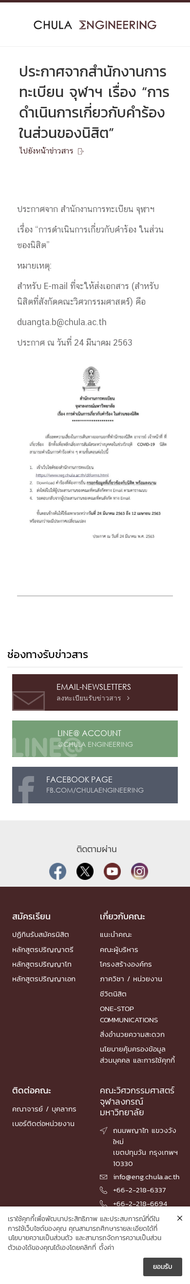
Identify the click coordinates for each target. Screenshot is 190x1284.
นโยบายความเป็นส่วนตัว (40, 1238)
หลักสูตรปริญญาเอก (44, 978)
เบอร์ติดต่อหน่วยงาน (43, 1123)
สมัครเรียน (31, 916)
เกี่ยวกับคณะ (122, 916)
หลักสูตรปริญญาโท (42, 964)
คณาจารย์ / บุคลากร (44, 1108)
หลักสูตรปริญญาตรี (43, 949)
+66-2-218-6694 (140, 1203)
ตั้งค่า (106, 1248)
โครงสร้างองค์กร (126, 964)
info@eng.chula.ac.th (146, 1176)
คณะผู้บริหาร (119, 949)
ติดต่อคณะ (31, 1090)
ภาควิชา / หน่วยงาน (131, 978)
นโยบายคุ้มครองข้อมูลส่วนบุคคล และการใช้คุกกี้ (137, 1054)
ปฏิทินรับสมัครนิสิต (40, 934)
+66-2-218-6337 (139, 1189)
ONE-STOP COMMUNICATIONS (129, 1014)
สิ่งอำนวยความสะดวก (132, 1034)
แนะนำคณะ (116, 934)
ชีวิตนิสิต (113, 993)
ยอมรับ (162, 1267)
